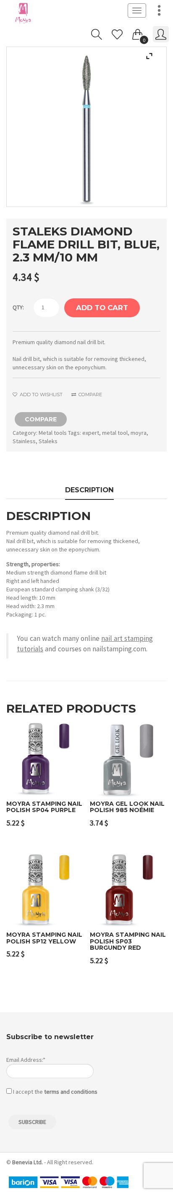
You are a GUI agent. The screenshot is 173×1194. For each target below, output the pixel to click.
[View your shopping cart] (137, 33)
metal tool (115, 432)
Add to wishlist (40, 394)
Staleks (48, 441)
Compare (89, 394)
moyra (139, 432)
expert (90, 432)
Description (89, 490)
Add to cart (102, 307)
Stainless (24, 441)
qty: (18, 307)
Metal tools (53, 432)
